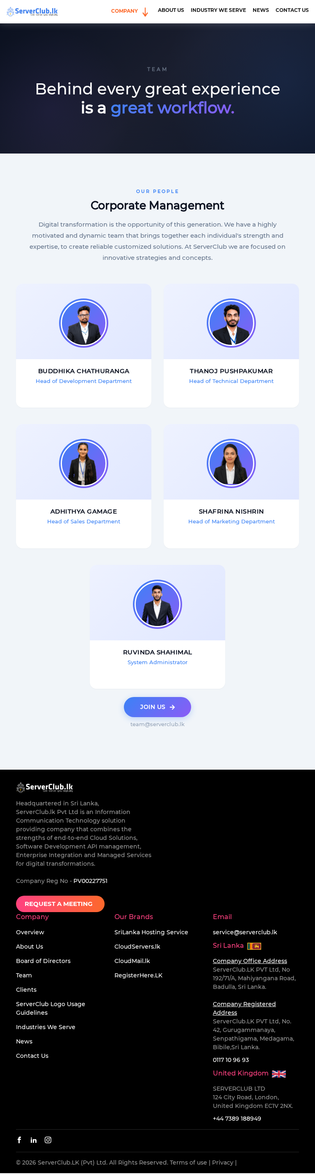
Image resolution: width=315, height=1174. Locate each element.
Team (24, 975)
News (261, 10)
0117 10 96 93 (231, 1060)
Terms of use (188, 1162)
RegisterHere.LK (138, 975)
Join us (153, 707)
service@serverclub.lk (245, 932)
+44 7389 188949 (237, 1118)
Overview (30, 932)
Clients (26, 989)
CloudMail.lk (132, 961)
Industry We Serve (218, 10)
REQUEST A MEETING (60, 904)
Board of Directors (43, 961)
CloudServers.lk (137, 946)
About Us (171, 10)
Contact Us (292, 10)
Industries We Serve (45, 1027)
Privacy (222, 1162)
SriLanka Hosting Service (151, 932)
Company (125, 11)
